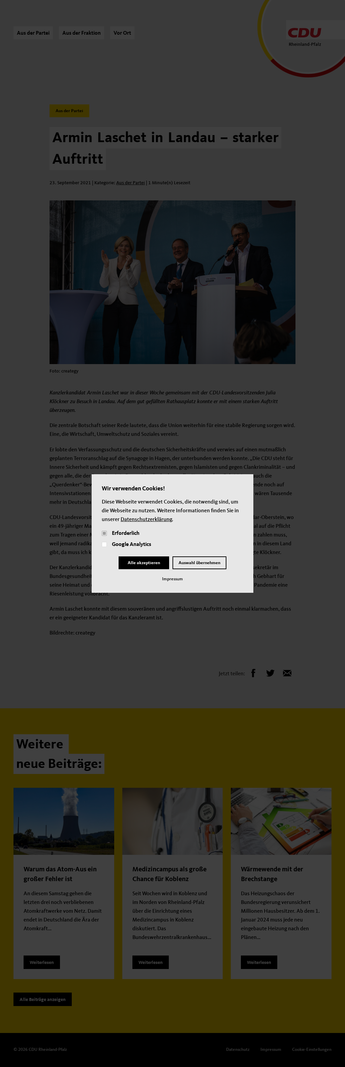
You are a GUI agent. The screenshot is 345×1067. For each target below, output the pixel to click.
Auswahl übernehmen (199, 563)
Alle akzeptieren (144, 563)
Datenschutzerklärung (146, 519)
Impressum (172, 579)
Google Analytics (131, 544)
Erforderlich (125, 533)
